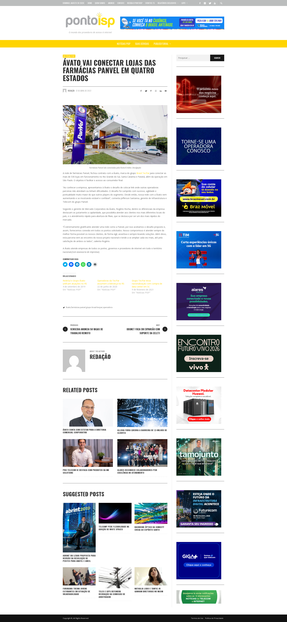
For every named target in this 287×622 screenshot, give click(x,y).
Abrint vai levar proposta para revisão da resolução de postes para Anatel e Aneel (79, 558)
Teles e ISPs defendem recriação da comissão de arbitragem (112, 594)
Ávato (68, 307)
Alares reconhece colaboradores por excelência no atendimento (137, 471)
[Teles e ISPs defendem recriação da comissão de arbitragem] (110, 578)
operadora (107, 307)
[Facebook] (200, 3)
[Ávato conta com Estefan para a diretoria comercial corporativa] (83, 413)
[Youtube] (214, 3)
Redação (71, 90)
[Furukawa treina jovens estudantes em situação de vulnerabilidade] (74, 576)
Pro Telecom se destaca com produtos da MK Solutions (86, 471)
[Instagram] (205, 3)
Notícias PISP (69, 56)
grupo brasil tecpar (94, 307)
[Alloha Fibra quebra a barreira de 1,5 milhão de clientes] (138, 413)
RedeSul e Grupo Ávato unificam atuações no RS (75, 282)
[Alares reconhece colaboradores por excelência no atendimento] (138, 453)
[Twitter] (209, 3)
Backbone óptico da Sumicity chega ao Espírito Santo (149, 528)
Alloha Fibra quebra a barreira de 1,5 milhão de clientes (142, 431)
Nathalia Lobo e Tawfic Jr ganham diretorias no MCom (149, 590)
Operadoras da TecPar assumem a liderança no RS (110, 282)
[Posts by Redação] (64, 90)
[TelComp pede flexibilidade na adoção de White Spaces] (110, 513)
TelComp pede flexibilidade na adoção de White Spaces (114, 528)
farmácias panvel (78, 307)
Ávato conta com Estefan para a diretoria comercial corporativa (84, 431)
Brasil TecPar (142, 173)
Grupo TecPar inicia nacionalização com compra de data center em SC (147, 283)
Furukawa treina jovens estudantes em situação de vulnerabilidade (76, 591)
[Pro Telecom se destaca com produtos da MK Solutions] (83, 453)
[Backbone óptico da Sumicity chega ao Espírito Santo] (146, 513)
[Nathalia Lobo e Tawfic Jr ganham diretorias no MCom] (146, 576)
